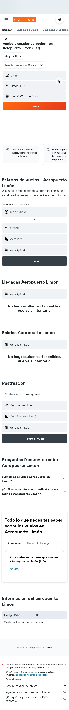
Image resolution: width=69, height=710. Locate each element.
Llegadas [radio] (7, 204)
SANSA (14, 569)
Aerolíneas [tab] (14, 543)
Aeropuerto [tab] (33, 394)
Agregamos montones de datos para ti (30, 692)
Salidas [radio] (24, 204)
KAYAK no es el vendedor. (22, 685)
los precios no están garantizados (32, 674)
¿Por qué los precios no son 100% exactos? (27, 699)
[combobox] (38, 227)
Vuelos (20, 647)
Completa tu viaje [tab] (38, 543)
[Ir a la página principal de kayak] (24, 19)
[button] (6, 20)
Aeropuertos (35, 647)
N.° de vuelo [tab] (12, 394)
